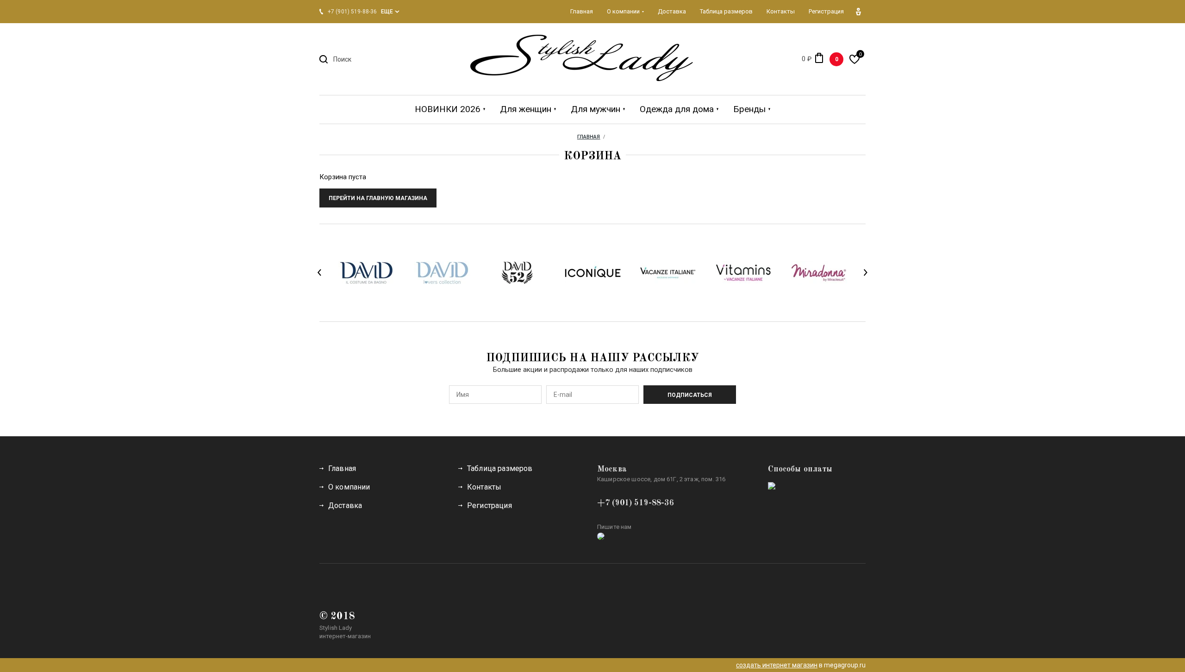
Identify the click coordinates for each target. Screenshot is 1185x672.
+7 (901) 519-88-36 (635, 503)
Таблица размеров (500, 468)
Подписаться (689, 395)
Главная (342, 468)
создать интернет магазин (776, 665)
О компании (349, 487)
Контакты (484, 487)
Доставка (345, 505)
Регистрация (489, 505)
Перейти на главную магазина (378, 198)
